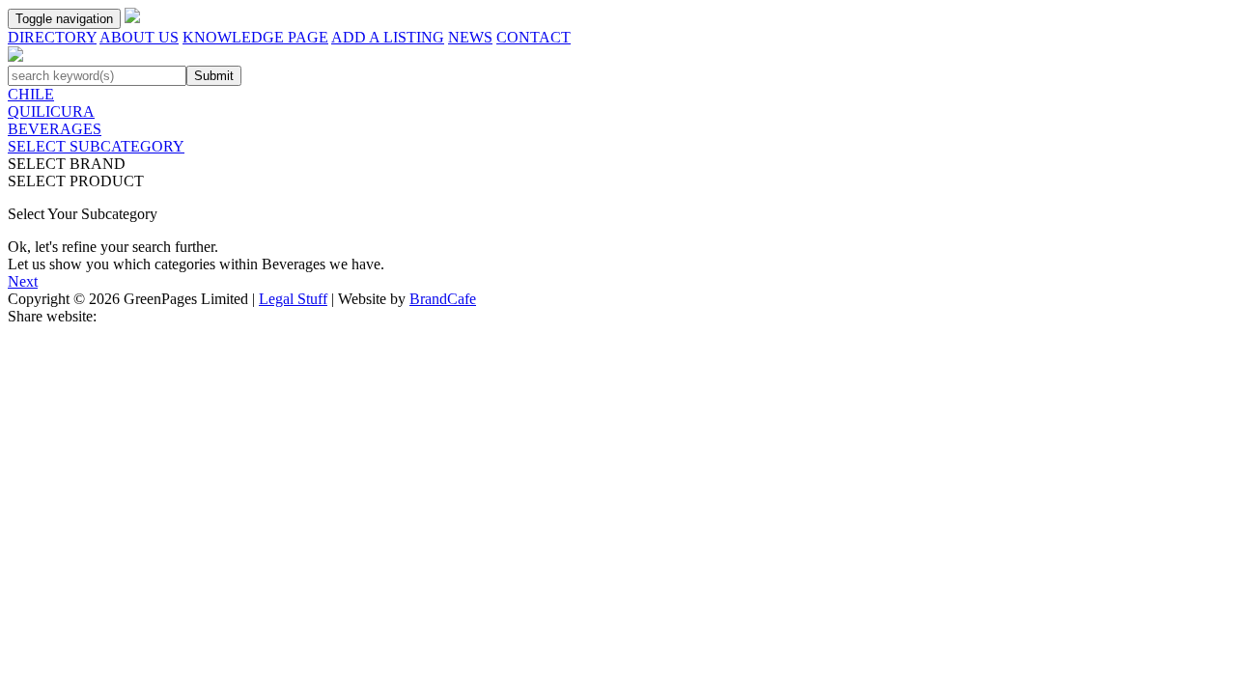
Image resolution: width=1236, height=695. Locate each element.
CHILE (31, 94)
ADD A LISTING (387, 37)
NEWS (470, 37)
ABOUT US (139, 37)
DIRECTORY (52, 37)
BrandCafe (442, 299)
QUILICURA (51, 111)
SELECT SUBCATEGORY (96, 146)
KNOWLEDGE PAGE (255, 37)
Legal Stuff (293, 299)
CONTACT (533, 37)
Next (23, 281)
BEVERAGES (54, 129)
